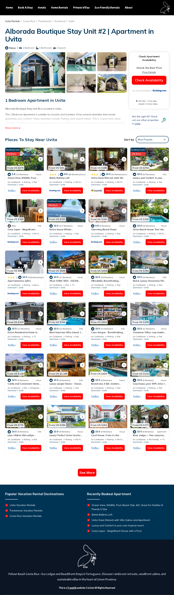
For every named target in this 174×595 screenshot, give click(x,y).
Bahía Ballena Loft (59, 178)
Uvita (71, 21)
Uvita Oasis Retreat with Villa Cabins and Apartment (121, 520)
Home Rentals (59, 7)
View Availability (31, 190)
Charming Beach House (104, 229)
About (129, 7)
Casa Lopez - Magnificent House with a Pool (117, 530)
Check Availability (149, 80)
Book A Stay (25, 7)
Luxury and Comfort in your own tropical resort (118, 525)
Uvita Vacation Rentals (22, 505)
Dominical (60, 21)
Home (9, 7)
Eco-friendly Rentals (107, 7)
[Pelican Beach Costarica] (87, 556)
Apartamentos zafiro (19, 280)
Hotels (42, 7)
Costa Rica (29, 21)
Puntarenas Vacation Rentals (26, 510)
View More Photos (19, 88)
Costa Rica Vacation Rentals (26, 516)
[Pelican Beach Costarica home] (165, 8)
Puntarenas (44, 21)
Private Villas (81, 7)
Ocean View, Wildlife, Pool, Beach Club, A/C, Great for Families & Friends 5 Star (127, 507)
